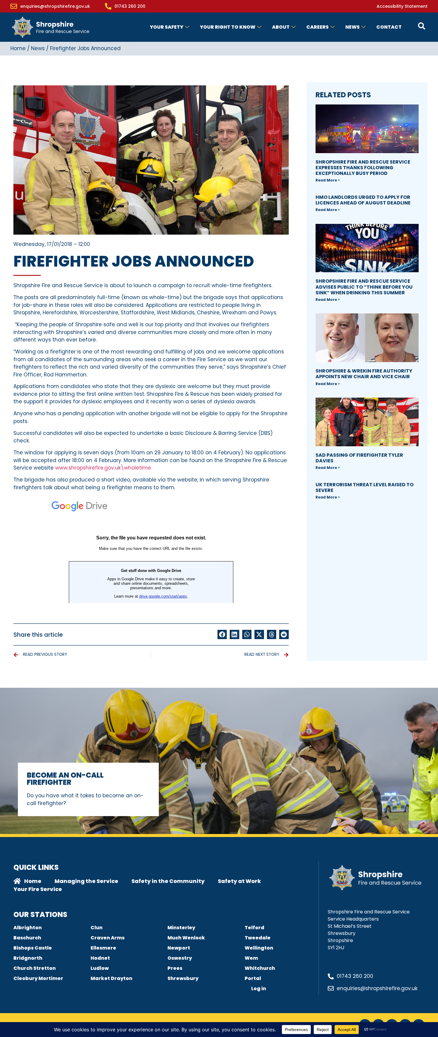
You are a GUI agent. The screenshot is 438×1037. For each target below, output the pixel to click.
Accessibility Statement (402, 6)
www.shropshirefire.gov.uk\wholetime (103, 467)
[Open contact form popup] (421, 26)
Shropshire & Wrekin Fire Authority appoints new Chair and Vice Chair (364, 373)
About (281, 27)
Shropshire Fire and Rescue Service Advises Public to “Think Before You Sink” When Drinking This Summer (364, 287)
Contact (389, 27)
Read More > (328, 180)
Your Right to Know (227, 27)
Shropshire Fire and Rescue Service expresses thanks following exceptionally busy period (363, 168)
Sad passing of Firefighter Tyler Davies (359, 458)
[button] (222, 634)
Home (18, 48)
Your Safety (166, 27)
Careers (317, 27)
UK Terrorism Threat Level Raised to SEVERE (365, 487)
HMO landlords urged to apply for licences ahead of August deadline (363, 200)
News (352, 27)
